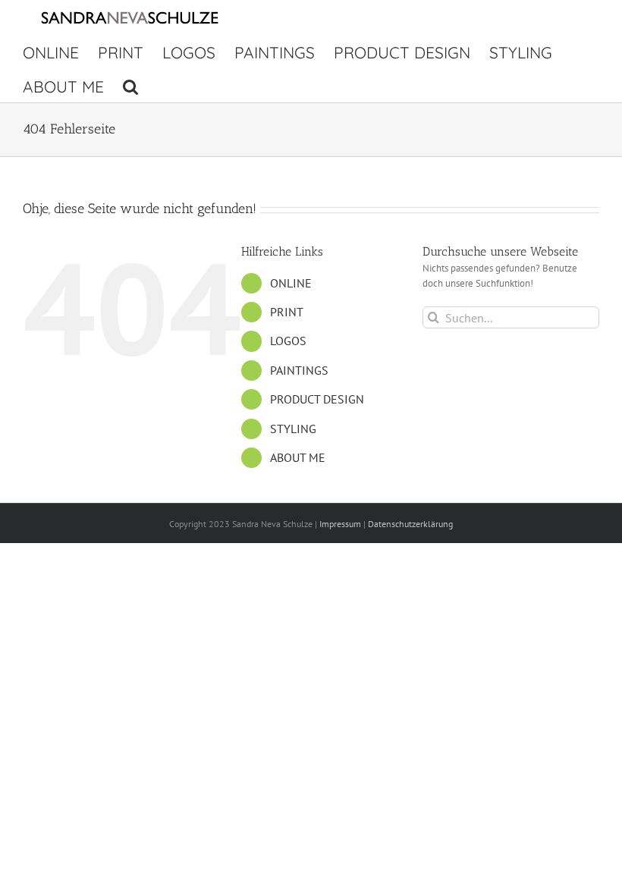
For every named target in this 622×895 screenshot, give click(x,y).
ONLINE (291, 282)
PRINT (286, 311)
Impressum (340, 523)
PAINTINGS (299, 370)
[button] (130, 85)
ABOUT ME (297, 457)
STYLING (293, 428)
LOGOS (288, 340)
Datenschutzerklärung (410, 523)
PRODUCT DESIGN (317, 399)
